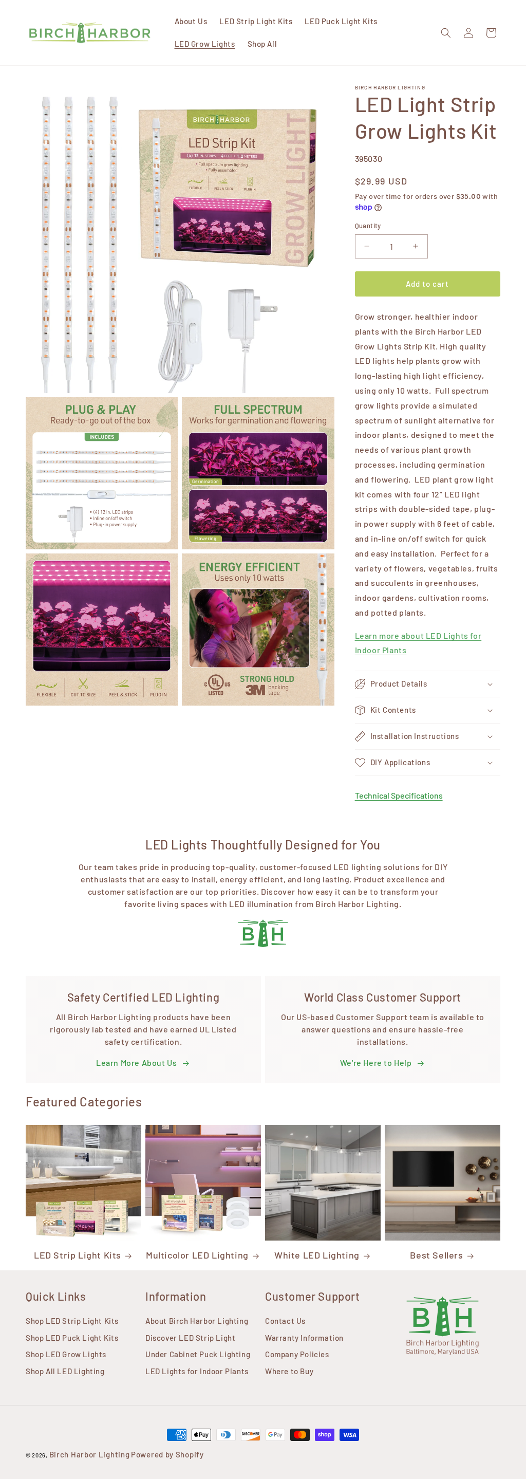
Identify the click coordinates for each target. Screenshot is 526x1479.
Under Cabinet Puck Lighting (197, 1354)
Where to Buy (289, 1371)
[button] (446, 33)
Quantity (368, 225)
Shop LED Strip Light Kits (72, 1320)
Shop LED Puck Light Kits (72, 1337)
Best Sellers (436, 1255)
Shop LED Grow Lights (66, 1354)
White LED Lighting (317, 1255)
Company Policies (297, 1354)
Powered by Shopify (167, 1454)
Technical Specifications (399, 795)
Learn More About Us (136, 1062)
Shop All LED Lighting (65, 1371)
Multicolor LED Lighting (197, 1255)
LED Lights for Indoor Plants (197, 1371)
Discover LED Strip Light (190, 1337)
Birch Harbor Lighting (89, 1454)
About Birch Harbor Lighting (196, 1320)
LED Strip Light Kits (77, 1255)
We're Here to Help (376, 1062)
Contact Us (285, 1320)
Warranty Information (304, 1337)
